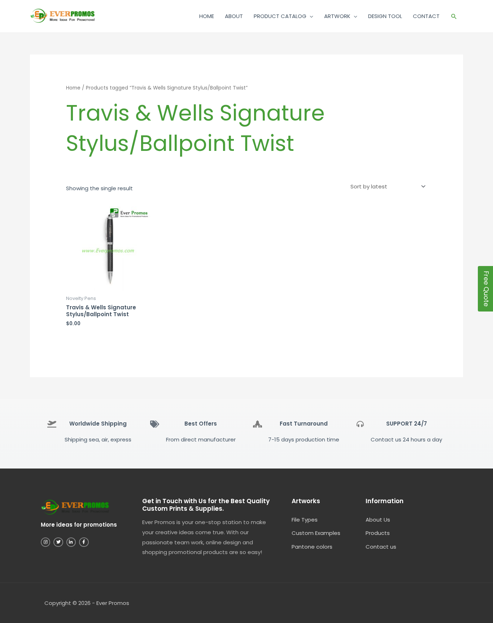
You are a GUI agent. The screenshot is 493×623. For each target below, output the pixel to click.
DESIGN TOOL (385, 16)
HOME (206, 16)
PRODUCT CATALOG (280, 16)
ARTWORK (337, 16)
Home (73, 87)
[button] (454, 16)
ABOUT (234, 16)
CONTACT (426, 16)
